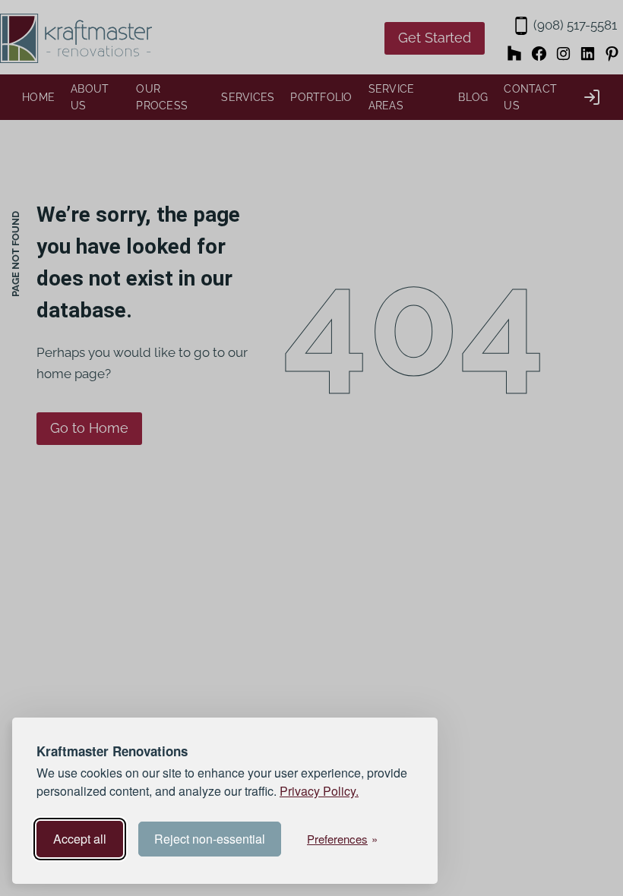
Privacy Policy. (319, 791)
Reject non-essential (209, 838)
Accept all (79, 838)
